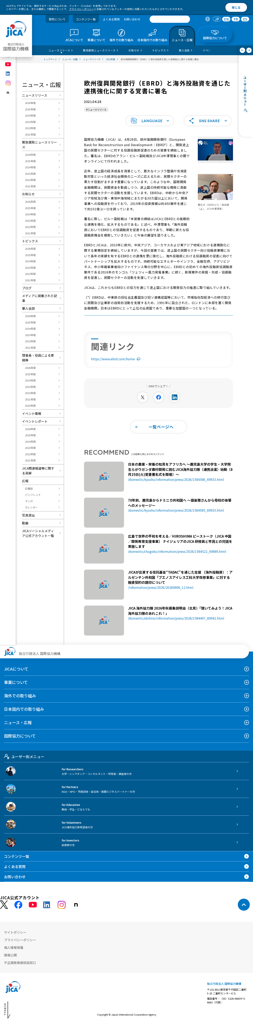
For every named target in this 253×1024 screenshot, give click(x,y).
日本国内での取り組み (24, 709)
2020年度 (30, 405)
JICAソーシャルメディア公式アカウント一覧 (38, 533)
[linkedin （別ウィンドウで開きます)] (47, 904)
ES (245, 19)
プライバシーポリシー (81, 9)
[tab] (207, 19)
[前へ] (242, 50)
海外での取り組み (20, 696)
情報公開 (10, 955)
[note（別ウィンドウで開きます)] (8, 92)
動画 (25, 523)
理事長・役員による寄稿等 (38, 357)
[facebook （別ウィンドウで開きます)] (18, 905)
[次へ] (249, 50)
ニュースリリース (34, 95)
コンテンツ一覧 (86, 19)
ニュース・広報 (18, 722)
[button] (149, 121)
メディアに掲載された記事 (39, 298)
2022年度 (30, 128)
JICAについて (16, 669)
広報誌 (29, 488)
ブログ (27, 287)
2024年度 (30, 115)
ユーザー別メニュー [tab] (27, 756)
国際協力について (20, 736)
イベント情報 (31, 413)
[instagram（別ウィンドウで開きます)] (8, 83)
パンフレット (33, 495)
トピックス (30, 241)
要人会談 (28, 308)
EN (226, 19)
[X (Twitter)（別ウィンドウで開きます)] (4, 904)
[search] (170, 19)
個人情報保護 (13, 947)
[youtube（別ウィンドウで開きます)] (8, 64)
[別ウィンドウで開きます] (143, 397)
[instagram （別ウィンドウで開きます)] (62, 905)
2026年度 (30, 103)
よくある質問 (111, 19)
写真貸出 (28, 515)
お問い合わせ (132, 19)
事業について (16, 682)
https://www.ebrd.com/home (113, 358)
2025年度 (30, 109)
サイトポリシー (15, 932)
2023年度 (30, 122)
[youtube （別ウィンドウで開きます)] (33, 905)
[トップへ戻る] (244, 905)
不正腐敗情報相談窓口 (20, 962)
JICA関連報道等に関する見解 (38, 470)
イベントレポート (35, 421)
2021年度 (30, 134)
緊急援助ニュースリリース (39, 144)
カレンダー (31, 507)
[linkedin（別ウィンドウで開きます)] (8, 73)
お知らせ (28, 194)
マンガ (29, 501)
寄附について (57, 19)
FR (236, 19)
